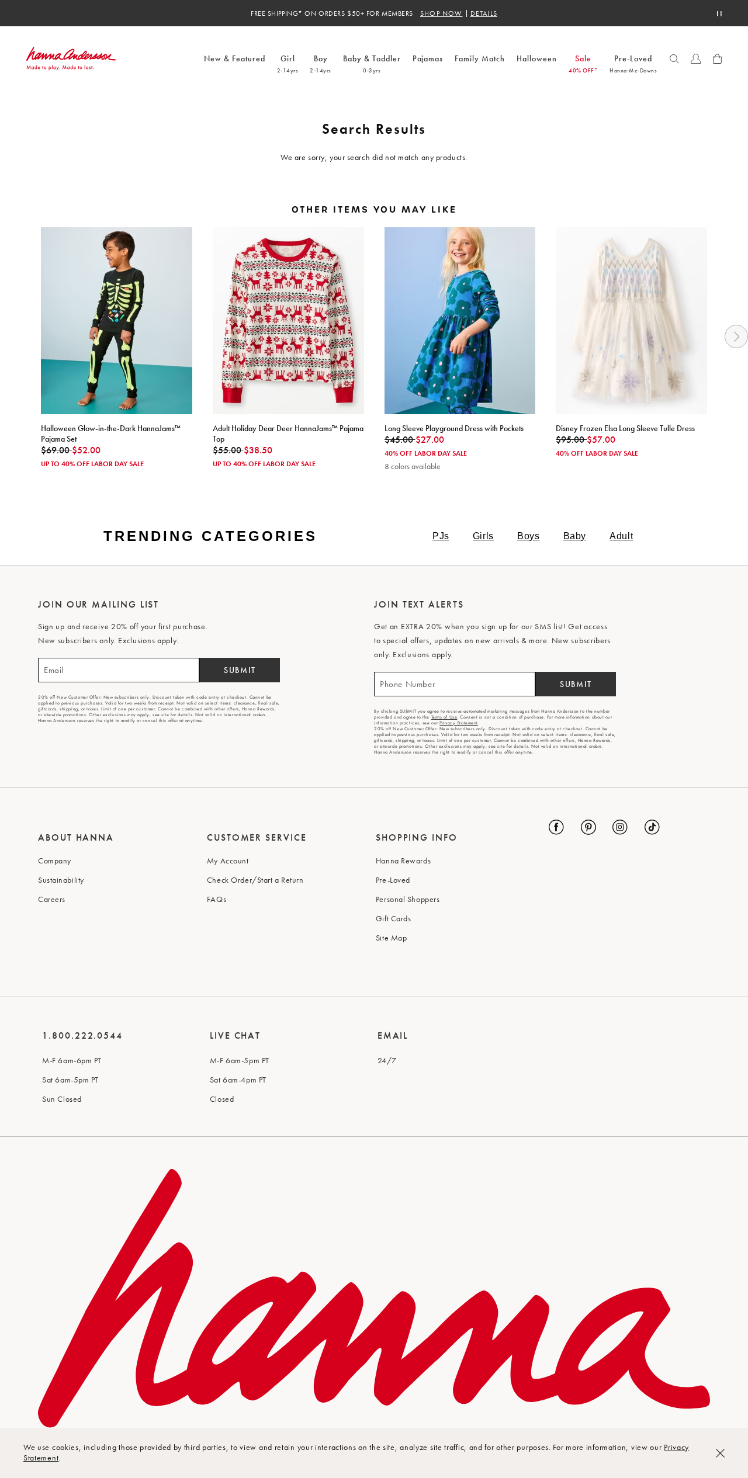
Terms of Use (444, 717)
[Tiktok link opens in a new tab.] (652, 827)
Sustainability (61, 880)
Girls (483, 536)
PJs (440, 536)
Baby (575, 536)
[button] (674, 59)
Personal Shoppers (408, 899)
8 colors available (413, 466)
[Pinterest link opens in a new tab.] (588, 827)
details (483, 13)
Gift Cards (393, 918)
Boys (528, 536)
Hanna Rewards (403, 860)
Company (54, 860)
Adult (621, 536)
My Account (228, 860)
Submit (240, 670)
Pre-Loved (393, 880)
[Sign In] (696, 59)
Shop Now (441, 13)
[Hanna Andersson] (71, 59)
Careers (51, 899)
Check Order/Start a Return (255, 880)
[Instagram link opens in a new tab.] (620, 827)
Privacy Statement (458, 723)
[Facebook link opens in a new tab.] (556, 827)
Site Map (391, 937)
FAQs (216, 899)
